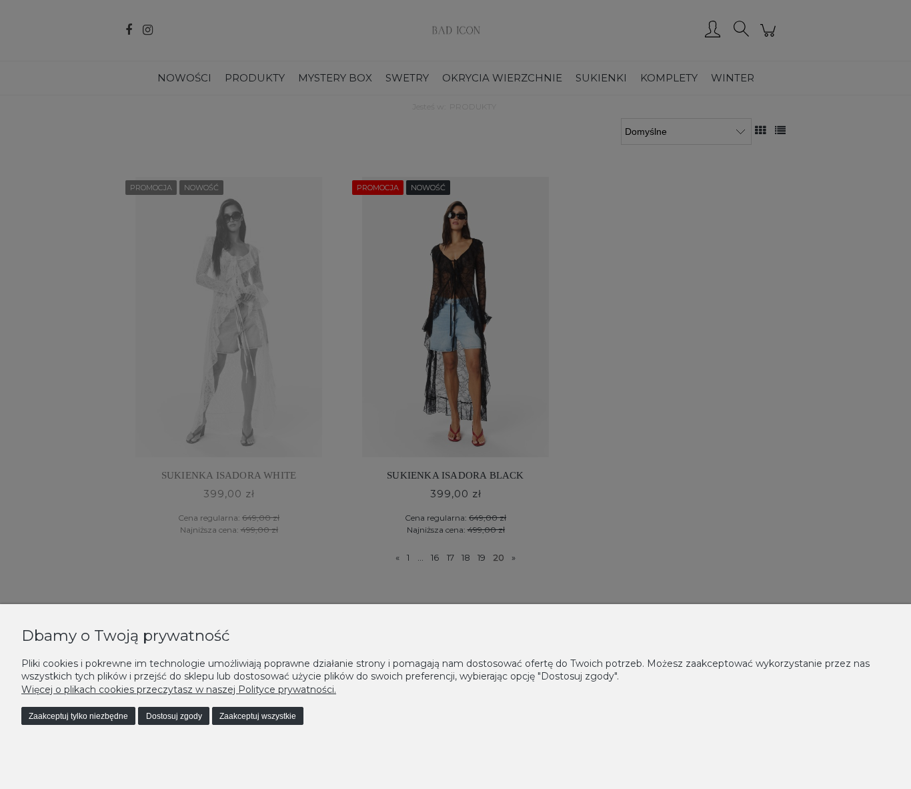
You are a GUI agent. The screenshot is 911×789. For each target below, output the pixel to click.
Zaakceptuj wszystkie (257, 716)
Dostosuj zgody (174, 716)
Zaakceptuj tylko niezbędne (78, 716)
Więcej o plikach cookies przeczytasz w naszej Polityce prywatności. (178, 690)
